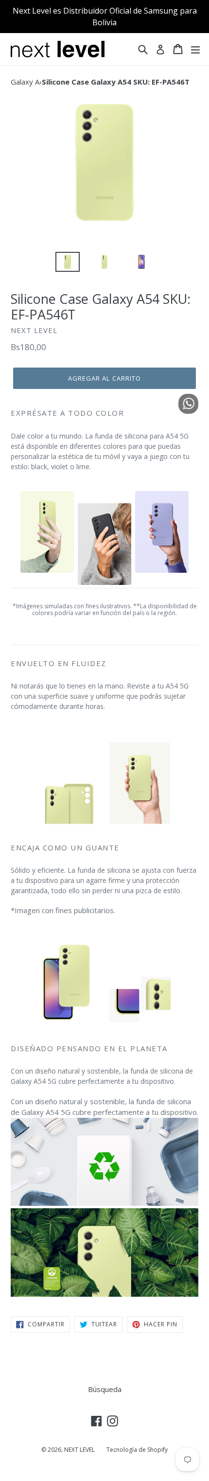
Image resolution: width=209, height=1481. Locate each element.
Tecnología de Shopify (137, 1450)
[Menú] (195, 49)
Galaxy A (25, 82)
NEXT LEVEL (79, 1450)
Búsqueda (105, 1389)
